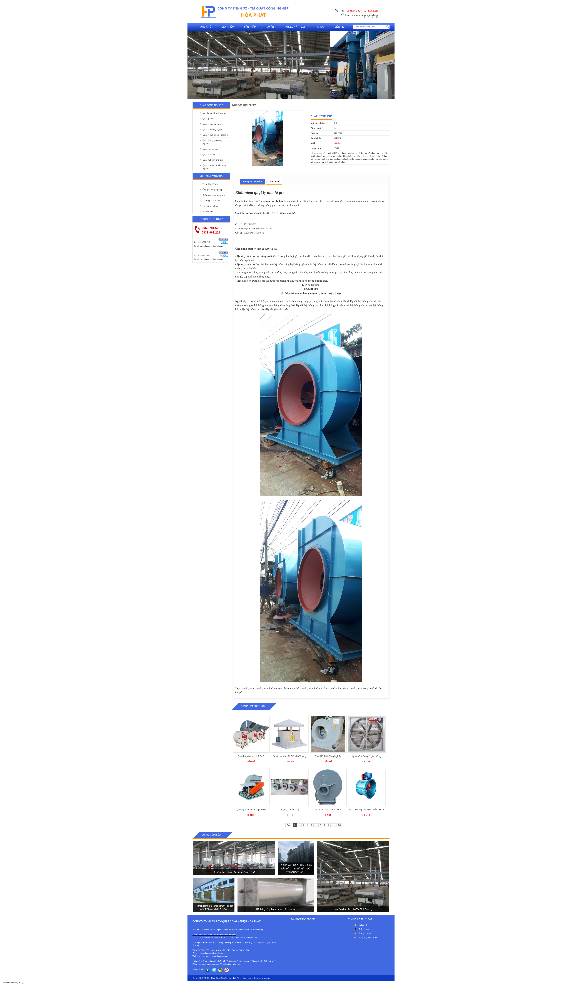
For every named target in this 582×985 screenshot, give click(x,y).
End (339, 825)
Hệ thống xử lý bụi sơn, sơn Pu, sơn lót (275, 909)
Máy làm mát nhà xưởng (214, 113)
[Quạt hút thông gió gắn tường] (366, 734)
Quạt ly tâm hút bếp (289, 809)
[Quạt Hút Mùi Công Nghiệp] (328, 734)
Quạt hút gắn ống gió (212, 160)
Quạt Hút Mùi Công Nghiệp (328, 756)
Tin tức (320, 26)
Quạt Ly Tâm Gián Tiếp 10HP (251, 809)
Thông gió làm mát (211, 200)
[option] (267, 138)
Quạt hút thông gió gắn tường (366, 756)
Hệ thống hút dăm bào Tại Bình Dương (353, 909)
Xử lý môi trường (211, 176)
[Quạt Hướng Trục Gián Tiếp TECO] (366, 787)
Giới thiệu (227, 26)
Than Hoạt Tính (210, 184)
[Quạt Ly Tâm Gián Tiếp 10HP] (251, 787)
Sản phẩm (250, 26)
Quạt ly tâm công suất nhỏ (215, 135)
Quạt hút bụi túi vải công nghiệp (214, 167)
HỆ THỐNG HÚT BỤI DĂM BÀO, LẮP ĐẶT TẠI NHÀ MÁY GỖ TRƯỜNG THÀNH (296, 868)
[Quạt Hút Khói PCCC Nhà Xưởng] (289, 734)
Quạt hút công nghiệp (212, 129)
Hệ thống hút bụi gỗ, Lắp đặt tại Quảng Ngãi (233, 872)
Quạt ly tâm (208, 118)
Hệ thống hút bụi (210, 206)
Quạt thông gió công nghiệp (212, 142)
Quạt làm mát (209, 154)
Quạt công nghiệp (211, 105)
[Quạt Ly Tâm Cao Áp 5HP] (328, 787)
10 (333, 825)
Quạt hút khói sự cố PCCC (251, 756)
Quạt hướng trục (210, 149)
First (288, 825)
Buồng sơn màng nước (213, 195)
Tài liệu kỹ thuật (294, 26)
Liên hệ (339, 26)
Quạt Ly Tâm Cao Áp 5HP (328, 809)
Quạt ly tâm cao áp (211, 124)
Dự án (270, 26)
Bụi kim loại (207, 211)
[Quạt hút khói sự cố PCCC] (251, 734)
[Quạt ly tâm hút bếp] (289, 787)
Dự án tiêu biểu (211, 835)
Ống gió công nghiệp (212, 189)
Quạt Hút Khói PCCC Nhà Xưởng (289, 756)
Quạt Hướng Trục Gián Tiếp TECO (366, 809)
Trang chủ (204, 26)
